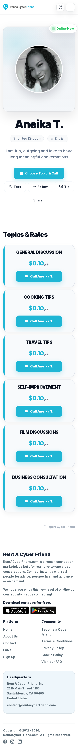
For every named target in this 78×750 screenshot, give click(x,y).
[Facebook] (5, 742)
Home (7, 629)
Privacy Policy (52, 648)
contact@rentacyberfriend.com (31, 705)
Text (17, 187)
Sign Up (9, 657)
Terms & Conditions (57, 641)
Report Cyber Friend (60, 526)
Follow (43, 187)
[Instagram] (12, 742)
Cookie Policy (52, 655)
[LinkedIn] (20, 742)
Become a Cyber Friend (54, 631)
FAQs (7, 650)
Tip (66, 187)
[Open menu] (70, 7)
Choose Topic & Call (41, 173)
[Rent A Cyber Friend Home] (18, 7)
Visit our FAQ (51, 662)
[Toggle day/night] (60, 7)
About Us (10, 636)
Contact (9, 643)
